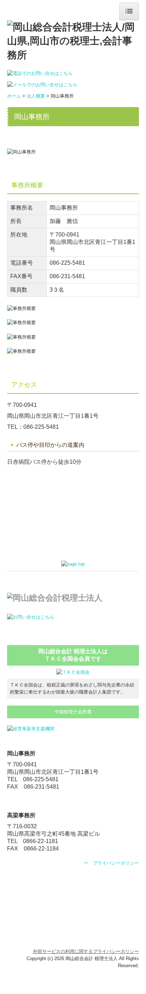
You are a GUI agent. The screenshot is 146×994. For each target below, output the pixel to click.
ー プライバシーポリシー (111, 863)
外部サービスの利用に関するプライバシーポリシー (86, 951)
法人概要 (36, 96)
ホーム (14, 96)
